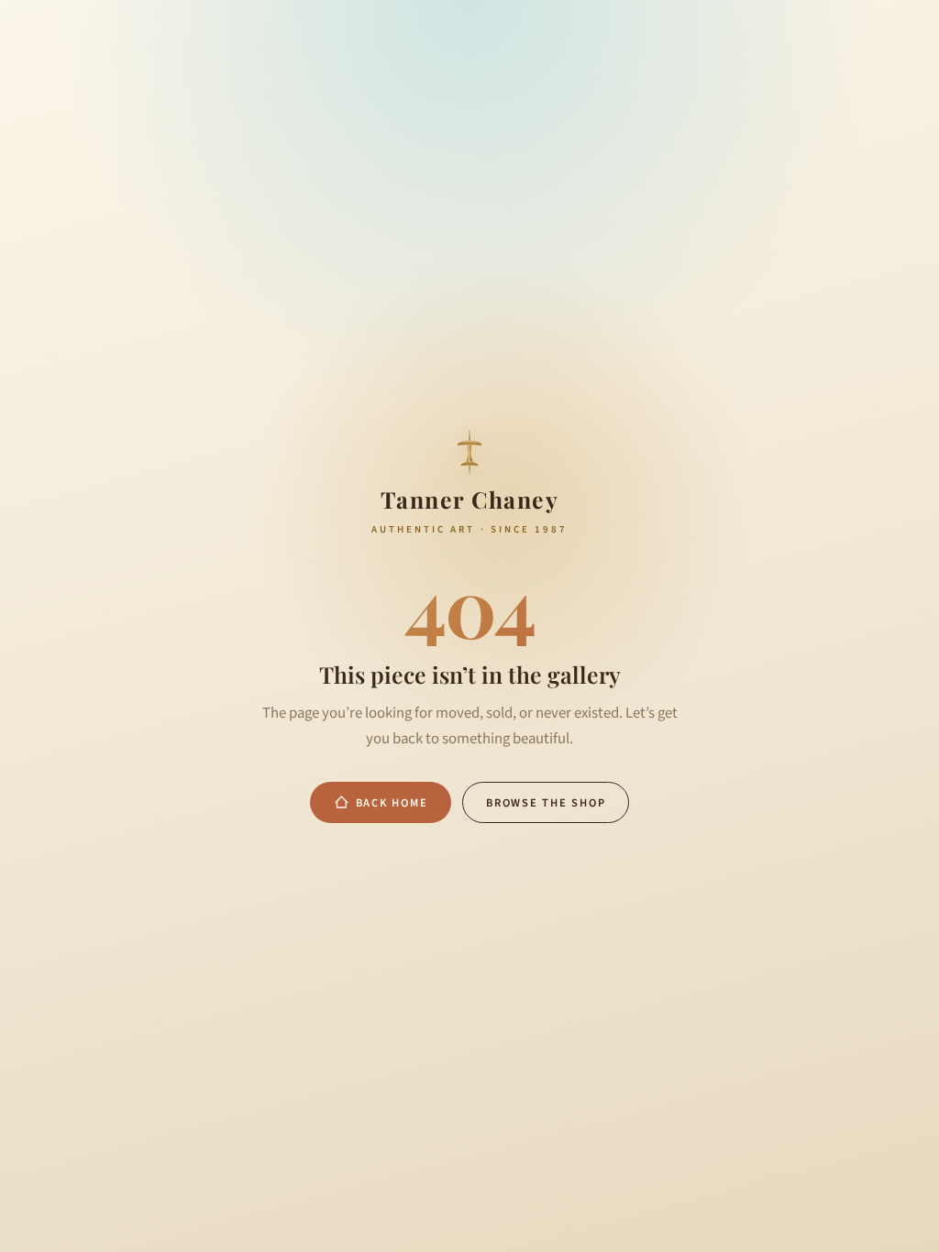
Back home (392, 803)
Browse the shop (545, 803)
